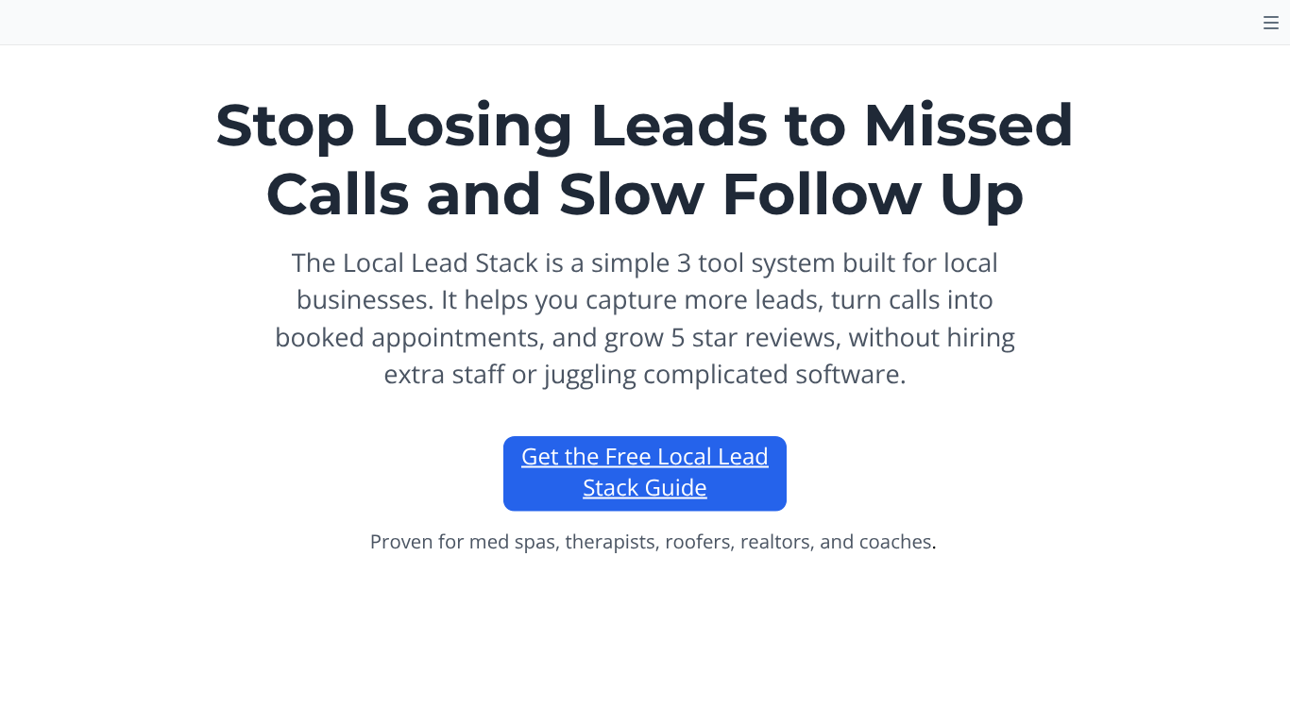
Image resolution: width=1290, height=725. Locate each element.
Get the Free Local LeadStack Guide (645, 472)
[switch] (1271, 22)
